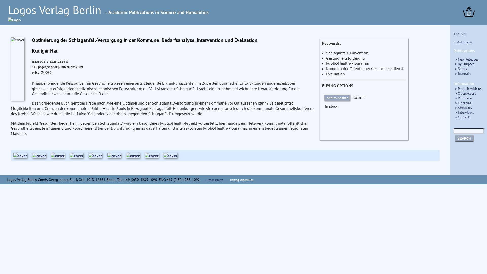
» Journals (463, 73)
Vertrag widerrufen (242, 180)
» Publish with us (468, 88)
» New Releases (466, 59)
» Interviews (464, 112)
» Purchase (463, 98)
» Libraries (463, 102)
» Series (461, 68)
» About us (463, 107)
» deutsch (460, 34)
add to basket (337, 98)
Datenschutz (215, 180)
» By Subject (464, 63)
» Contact (462, 117)
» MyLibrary (463, 42)
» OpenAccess (465, 93)
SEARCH (464, 138)
